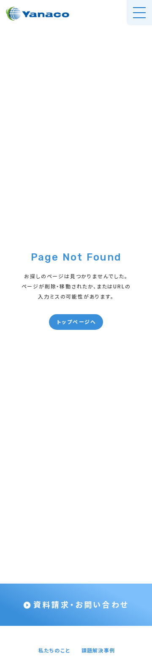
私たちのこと (54, 650)
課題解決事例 (98, 650)
